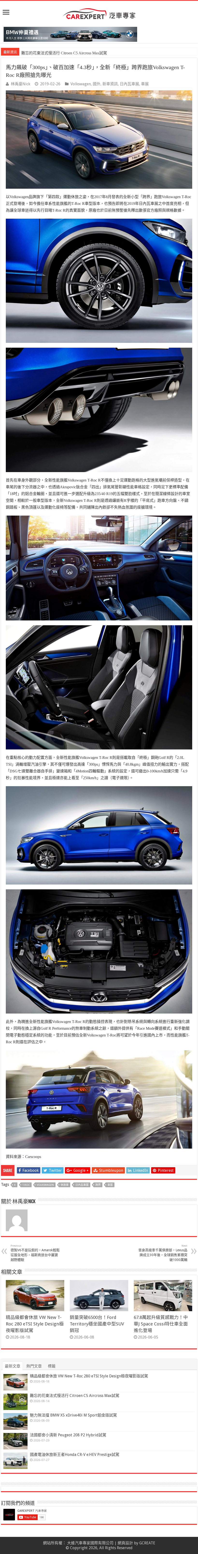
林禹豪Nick (20, 84)
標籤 (52, 1366)
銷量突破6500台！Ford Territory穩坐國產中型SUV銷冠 (97, 1324)
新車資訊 (110, 84)
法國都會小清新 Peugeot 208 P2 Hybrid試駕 (68, 1435)
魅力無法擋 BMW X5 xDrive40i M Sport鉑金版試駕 (63, 53)
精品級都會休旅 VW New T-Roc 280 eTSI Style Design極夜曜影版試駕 (35, 1324)
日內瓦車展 (129, 84)
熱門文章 (34, 1366)
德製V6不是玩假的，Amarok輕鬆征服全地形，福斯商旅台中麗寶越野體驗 (35, 1253)
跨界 (98, 1185)
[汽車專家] (99, 13)
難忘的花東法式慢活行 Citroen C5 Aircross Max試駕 (74, 1395)
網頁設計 (125, 1543)
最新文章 (12, 1366)
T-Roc (26, 1185)
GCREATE (147, 1543)
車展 (145, 84)
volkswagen (45, 1185)
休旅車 (65, 1185)
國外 (96, 84)
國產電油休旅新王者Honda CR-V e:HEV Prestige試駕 (74, 1454)
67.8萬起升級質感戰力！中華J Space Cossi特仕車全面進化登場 (161, 1324)
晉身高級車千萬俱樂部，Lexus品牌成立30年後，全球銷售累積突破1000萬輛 (162, 1253)
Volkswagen (81, 84)
